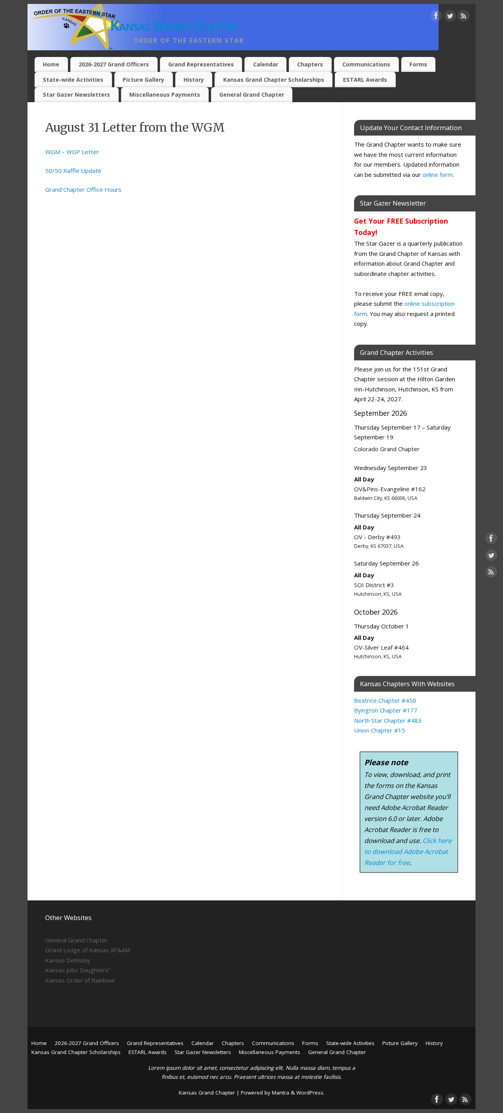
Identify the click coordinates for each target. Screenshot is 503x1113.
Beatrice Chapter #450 (385, 700)
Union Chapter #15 (379, 730)
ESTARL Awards (365, 79)
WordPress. (310, 1092)
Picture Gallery (143, 79)
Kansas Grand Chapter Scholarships (273, 79)
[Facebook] (436, 17)
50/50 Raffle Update (73, 170)
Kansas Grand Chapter (174, 25)
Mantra (280, 1092)
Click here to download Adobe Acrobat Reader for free (408, 851)
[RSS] (464, 17)
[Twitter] (450, 17)
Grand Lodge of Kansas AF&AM (87, 950)
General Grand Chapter (251, 94)
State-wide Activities (73, 79)
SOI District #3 (374, 585)
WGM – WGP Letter (72, 152)
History (194, 79)
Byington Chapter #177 (385, 710)
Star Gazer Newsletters (76, 94)
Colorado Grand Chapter (387, 449)
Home (51, 64)
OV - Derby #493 (377, 537)
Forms (418, 64)
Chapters (310, 64)
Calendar (265, 64)
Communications (366, 64)
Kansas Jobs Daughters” (77, 970)
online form (437, 174)
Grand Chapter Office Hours (83, 189)
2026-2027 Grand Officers (114, 64)
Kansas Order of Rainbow (80, 980)
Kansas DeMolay (67, 960)
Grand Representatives (201, 64)
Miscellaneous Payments (164, 94)
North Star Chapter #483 (388, 720)
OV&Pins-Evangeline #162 (390, 489)
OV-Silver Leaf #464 (381, 647)
